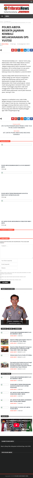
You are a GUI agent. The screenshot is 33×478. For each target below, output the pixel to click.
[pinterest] (12, 50)
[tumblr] (19, 50)
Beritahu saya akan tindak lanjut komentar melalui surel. (13, 276)
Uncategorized (7, 21)
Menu (7, 16)
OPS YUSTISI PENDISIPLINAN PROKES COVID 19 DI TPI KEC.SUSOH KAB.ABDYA (16, 126)
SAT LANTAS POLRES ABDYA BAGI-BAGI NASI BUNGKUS (16, 132)
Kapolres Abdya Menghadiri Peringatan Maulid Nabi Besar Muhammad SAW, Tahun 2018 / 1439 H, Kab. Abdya (21, 348)
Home (1, 21)
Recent (11, 328)
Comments (18, 328)
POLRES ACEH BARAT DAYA (21, 476)
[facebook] (31, 50)
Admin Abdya (5, 44)
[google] (15, 50)
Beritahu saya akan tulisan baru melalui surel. (10, 279)
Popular (4, 328)
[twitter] (28, 50)
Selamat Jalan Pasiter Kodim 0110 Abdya (21, 355)
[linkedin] (25, 50)
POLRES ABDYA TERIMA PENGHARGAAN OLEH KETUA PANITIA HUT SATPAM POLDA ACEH (20, 386)
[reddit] (22, 50)
